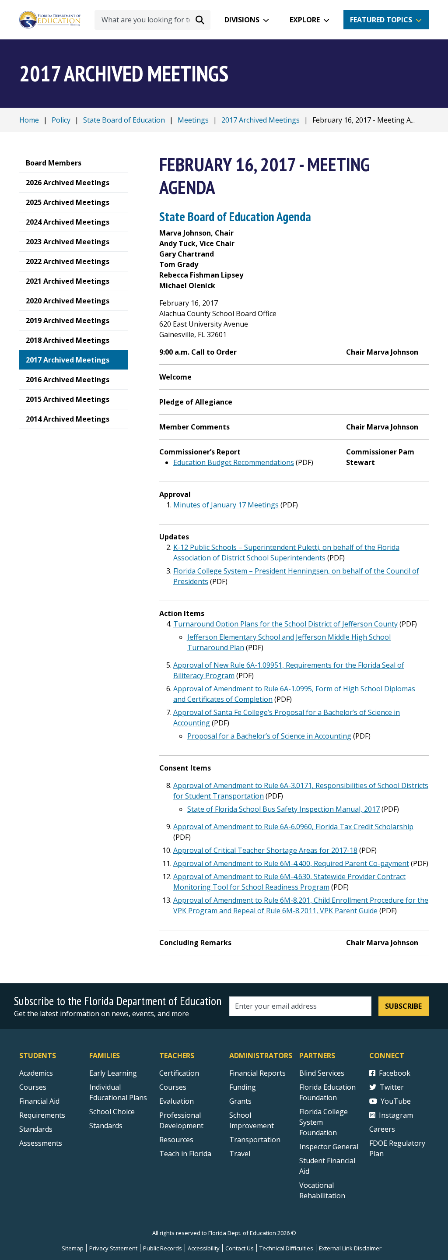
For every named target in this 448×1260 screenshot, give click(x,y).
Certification (179, 1073)
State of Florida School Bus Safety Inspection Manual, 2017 (283, 809)
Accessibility (204, 1248)
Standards (35, 1129)
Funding (242, 1087)
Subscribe (403, 1006)
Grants (240, 1101)
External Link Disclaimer (350, 1248)
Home (29, 120)
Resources (176, 1139)
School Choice (112, 1111)
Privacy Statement (113, 1248)
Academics (36, 1073)
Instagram (396, 1115)
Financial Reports (257, 1073)
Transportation (254, 1139)
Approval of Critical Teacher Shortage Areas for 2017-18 (265, 850)
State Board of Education (124, 120)
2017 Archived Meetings (260, 120)
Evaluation (176, 1101)
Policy (61, 120)
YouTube (396, 1101)
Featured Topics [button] (381, 20)
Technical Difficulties (286, 1248)
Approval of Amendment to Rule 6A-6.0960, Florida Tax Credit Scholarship (293, 826)
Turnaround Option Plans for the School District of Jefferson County (285, 624)
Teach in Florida (185, 1153)
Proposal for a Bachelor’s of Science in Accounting (269, 736)
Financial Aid (39, 1101)
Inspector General (328, 1146)
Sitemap (73, 1248)
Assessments (40, 1143)
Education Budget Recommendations (233, 462)
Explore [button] (305, 20)
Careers (382, 1129)
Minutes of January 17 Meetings (226, 505)
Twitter (392, 1087)
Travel (239, 1153)
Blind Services (321, 1073)
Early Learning (113, 1073)
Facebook (394, 1073)
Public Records (162, 1248)
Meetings (193, 120)
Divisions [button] (241, 20)
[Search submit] (200, 19)
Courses (32, 1087)
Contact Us (239, 1248)
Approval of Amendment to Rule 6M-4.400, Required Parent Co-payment (291, 863)
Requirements (42, 1115)
